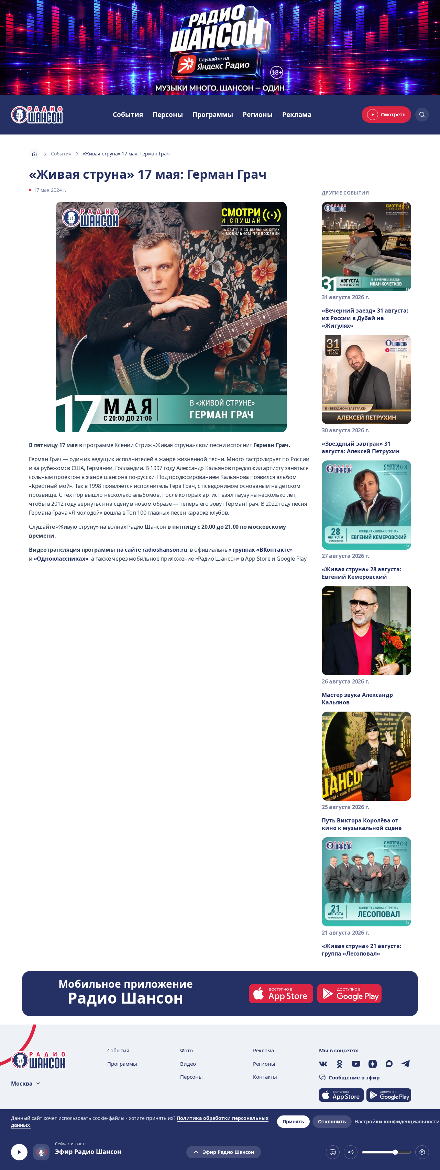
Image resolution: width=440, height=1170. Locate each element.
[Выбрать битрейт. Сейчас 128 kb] (422, 1152)
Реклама (296, 114)
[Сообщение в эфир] (333, 1152)
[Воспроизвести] (19, 1152)
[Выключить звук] (351, 1152)
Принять (293, 1121)
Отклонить (332, 1121)
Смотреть (393, 114)
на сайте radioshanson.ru (152, 549)
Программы (212, 114)
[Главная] (34, 153)
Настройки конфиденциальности (397, 1121)
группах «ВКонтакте (261, 549)
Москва (22, 1083)
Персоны (168, 114)
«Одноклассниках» (61, 558)
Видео (188, 1063)
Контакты (265, 1076)
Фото (186, 1050)
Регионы (258, 114)
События (128, 114)
